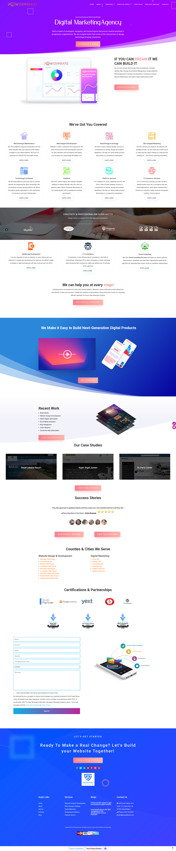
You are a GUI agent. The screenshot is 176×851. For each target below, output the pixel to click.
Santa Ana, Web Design (47, 559)
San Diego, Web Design (47, 569)
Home (92, 4)
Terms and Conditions (32, 705)
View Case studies (88, 488)
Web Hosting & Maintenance (24, 143)
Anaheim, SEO (96, 561)
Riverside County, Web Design (49, 573)
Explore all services (88, 302)
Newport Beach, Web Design (49, 576)
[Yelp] (99, 767)
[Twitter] (80, 768)
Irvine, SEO (95, 559)
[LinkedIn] (84, 768)
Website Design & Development (75, 803)
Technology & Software (24, 178)
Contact (165, 4)
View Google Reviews (69, 534)
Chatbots (66, 178)
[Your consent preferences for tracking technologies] (173, 848)
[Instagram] (95, 768)
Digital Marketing (70, 809)
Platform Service (70, 815)
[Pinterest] (91, 768)
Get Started (88, 380)
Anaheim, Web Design (47, 564)
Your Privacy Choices (94, 848)
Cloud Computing (144, 254)
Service (40, 809)
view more (31, 473)
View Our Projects (51, 437)
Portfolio (138, 4)
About (98, 4)
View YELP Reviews (107, 534)
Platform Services (109, 178)
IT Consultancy (88, 254)
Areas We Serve (123, 4)
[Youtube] (88, 768)
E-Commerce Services (152, 178)
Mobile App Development (31, 254)
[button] (6, 229)
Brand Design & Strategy (109, 143)
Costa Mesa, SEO (97, 564)
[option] (28, 228)
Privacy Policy (45, 705)
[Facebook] (77, 768)
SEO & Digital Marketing (152, 143)
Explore (24, 160)
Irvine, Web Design (46, 561)
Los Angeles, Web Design (48, 571)
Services (109, 4)
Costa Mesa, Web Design (48, 566)
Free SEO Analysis (152, 4)
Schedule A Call (88, 44)
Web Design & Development (67, 143)
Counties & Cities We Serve (88, 549)
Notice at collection (76, 848)
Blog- (40, 815)
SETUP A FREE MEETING (88, 760)
